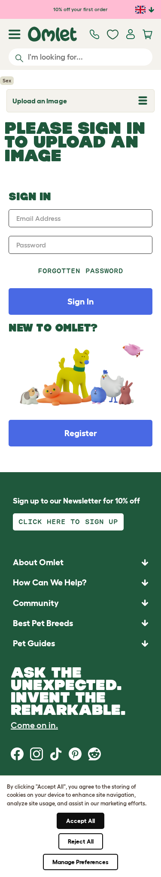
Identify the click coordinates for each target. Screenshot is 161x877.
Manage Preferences (80, 862)
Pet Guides (34, 643)
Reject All (81, 841)
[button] (80, 643)
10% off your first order (80, 9)
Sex (7, 80)
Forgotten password (80, 271)
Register (80, 433)
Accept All (80, 820)
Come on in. (34, 725)
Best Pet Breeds (43, 623)
